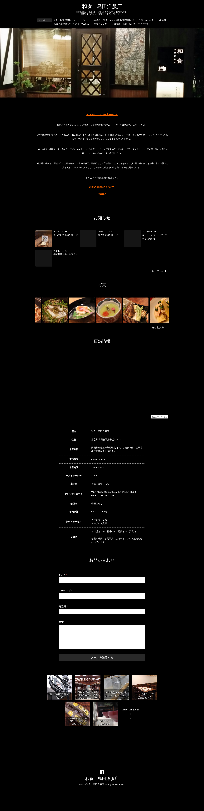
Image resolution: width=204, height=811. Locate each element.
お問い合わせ (129, 24)
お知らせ (85, 20)
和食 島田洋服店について (65, 20)
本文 (61, 622)
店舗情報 (116, 24)
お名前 (63, 575)
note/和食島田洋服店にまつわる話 (126, 20)
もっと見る (158, 271)
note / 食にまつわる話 (155, 20)
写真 (105, 20)
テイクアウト (144, 24)
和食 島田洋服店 (102, 6)
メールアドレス (68, 590)
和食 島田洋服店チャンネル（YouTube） (72, 24)
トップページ (44, 20)
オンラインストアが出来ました (102, 114)
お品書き (96, 20)
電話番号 (64, 606)
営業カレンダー (101, 24)
